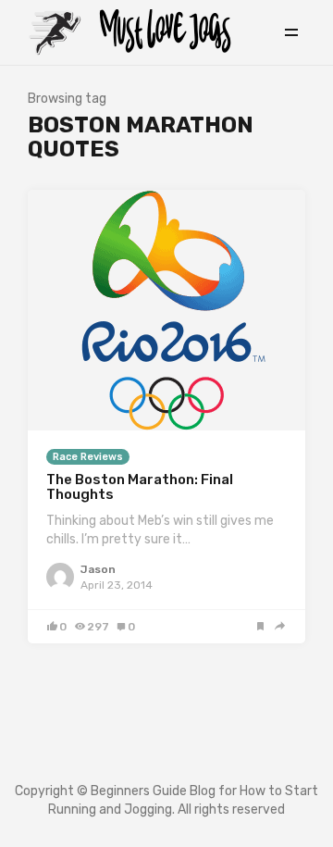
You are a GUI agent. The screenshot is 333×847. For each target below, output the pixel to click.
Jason (98, 569)
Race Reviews (88, 457)
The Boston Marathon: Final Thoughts (139, 487)
